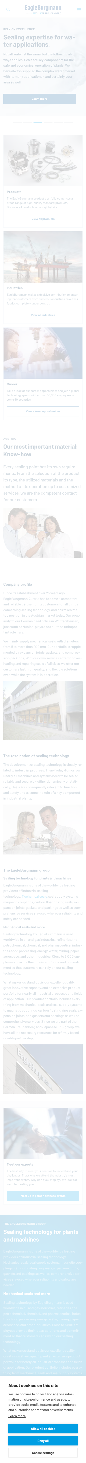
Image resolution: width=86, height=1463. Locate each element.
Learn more (17, 1416)
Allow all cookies (43, 1428)
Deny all (43, 1441)
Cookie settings (43, 1453)
